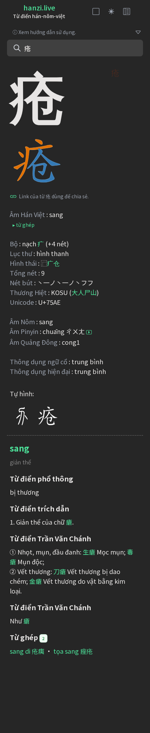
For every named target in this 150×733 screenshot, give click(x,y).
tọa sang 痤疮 (73, 650)
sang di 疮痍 (27, 650)
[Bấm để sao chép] (13, 196)
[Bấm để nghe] (89, 332)
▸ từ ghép (24, 224)
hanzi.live (39, 7)
